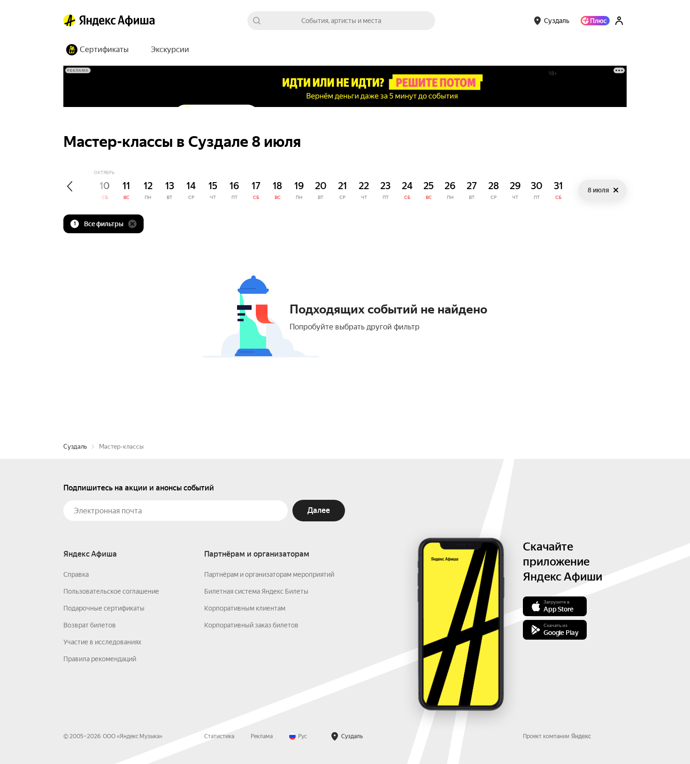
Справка (76, 574)
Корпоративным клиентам (244, 608)
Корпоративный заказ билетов (251, 625)
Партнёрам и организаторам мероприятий (269, 574)
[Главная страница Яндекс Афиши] (69, 21)
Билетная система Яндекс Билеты (256, 591)
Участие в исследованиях (102, 642)
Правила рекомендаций (99, 659)
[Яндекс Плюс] (595, 20)
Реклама (262, 736)
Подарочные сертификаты (104, 608)
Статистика (219, 736)
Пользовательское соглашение (111, 591)
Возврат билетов (89, 625)
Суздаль (75, 446)
